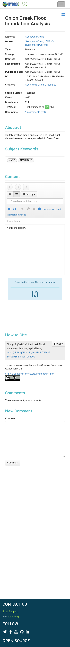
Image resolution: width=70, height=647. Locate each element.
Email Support (10, 611)
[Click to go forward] (18, 187)
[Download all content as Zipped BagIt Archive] (39, 209)
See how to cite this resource (40, 84)
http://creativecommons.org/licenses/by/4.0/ (29, 373)
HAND (12, 160)
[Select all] (9, 209)
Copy (60, 343)
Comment (10, 418)
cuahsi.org (13, 616)
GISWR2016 (26, 160)
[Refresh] (14, 209)
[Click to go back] (10, 187)
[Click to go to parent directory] (26, 187)
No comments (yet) (35, 112)
